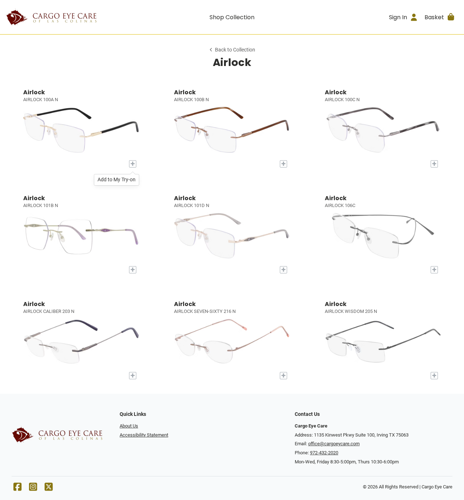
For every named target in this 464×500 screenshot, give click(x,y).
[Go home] (62, 17)
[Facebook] (17, 488)
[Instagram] (33, 488)
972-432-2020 (324, 452)
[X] (48, 488)
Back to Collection (235, 50)
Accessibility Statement (144, 435)
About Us (129, 426)
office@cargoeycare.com (334, 443)
